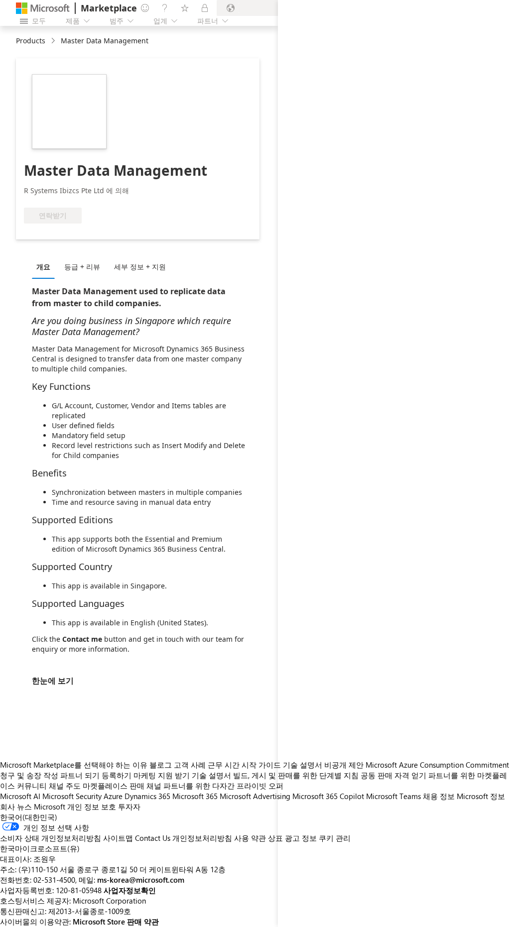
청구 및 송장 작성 (29, 775)
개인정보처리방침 (202, 838)
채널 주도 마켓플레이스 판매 (96, 786)
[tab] (46, 266)
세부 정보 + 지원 (140, 266)
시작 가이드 (261, 765)
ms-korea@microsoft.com (140, 880)
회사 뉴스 (16, 806)
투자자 (129, 806)
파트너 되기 (80, 775)
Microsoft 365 (195, 796)
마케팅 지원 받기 (161, 775)
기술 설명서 (211, 775)
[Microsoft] (43, 8)
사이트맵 (118, 838)
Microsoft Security (72, 796)
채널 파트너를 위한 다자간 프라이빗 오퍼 (214, 786)
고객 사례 (190, 765)
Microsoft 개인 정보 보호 (75, 806)
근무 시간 (224, 765)
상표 (275, 838)
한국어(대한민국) (28, 817)
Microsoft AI (20, 796)
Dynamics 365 (147, 796)
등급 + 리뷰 (82, 266)
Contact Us (152, 838)
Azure (113, 796)
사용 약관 (250, 838)
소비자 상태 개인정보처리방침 (50, 838)
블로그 (160, 765)
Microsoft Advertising (255, 796)
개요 (43, 266)
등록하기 (116, 775)
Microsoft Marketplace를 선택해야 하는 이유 (73, 765)
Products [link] (30, 40)
